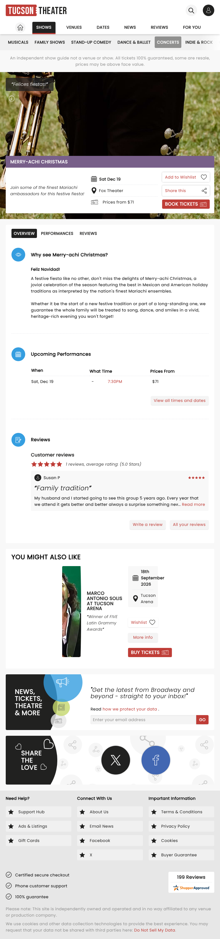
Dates (103, 27)
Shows (44, 27)
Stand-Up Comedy (91, 42)
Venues (74, 27)
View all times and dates (180, 400)
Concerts (168, 42)
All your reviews (189, 524)
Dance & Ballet (134, 42)
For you (192, 27)
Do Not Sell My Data (154, 930)
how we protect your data (130, 709)
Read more (193, 504)
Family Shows (50, 42)
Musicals (18, 42)
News (130, 27)
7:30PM (115, 381)
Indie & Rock (199, 42)
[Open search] (191, 10)
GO (202, 720)
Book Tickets (181, 204)
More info (143, 637)
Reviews (159, 27)
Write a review (147, 524)
